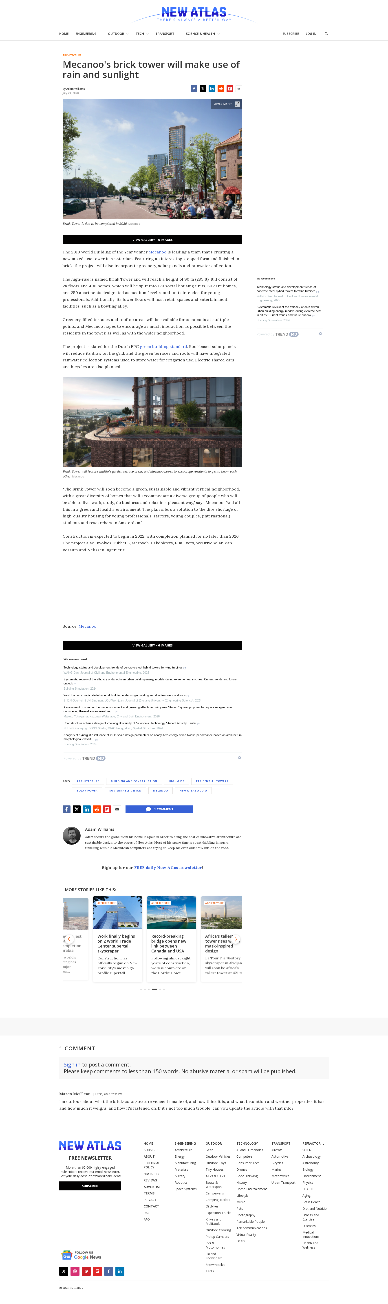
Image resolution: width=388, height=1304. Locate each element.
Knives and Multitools (213, 1221)
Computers (244, 1156)
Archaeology (311, 1156)
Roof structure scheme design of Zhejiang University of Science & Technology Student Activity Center (130, 723)
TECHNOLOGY (247, 1143)
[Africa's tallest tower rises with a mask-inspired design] (206, 912)
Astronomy (310, 1163)
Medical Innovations (311, 1234)
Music (240, 1202)
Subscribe (90, 1186)
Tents (210, 1271)
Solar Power (87, 790)
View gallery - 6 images (152, 239)
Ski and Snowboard (214, 1256)
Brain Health (311, 1202)
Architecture (72, 55)
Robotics (181, 1182)
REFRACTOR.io (313, 1143)
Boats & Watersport (214, 1184)
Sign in (72, 1064)
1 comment (164, 809)
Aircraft (276, 1150)
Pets (239, 1208)
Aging (306, 1195)
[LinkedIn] (212, 88)
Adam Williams (99, 829)
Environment (311, 1176)
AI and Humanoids (249, 1150)
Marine (276, 1169)
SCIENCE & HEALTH (200, 33)
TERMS (149, 1193)
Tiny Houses (215, 1169)
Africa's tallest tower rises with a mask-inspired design (204, 943)
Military (180, 1176)
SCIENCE (308, 1150)
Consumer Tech (248, 1163)
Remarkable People (250, 1221)
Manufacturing (185, 1163)
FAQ (147, 1219)
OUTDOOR (116, 33)
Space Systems (186, 1189)
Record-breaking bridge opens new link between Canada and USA (149, 943)
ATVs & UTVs (215, 1176)
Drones (241, 1169)
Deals (240, 1241)
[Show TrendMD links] (239, 757)
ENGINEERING (86, 33)
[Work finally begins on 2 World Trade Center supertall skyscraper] (98, 912)
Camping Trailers (218, 1200)
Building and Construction (134, 781)
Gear (209, 1150)
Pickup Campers (217, 1236)
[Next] (235, 939)
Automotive (280, 1156)
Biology (307, 1169)
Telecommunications (251, 1228)
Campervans (215, 1193)
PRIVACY (150, 1200)
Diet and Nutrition (315, 1208)
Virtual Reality (246, 1234)
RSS (146, 1213)
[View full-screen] (237, 104)
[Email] (239, 88)
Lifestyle (242, 1195)
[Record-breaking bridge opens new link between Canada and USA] (152, 912)
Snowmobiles (215, 1264)
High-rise (176, 781)
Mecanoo (157, 252)
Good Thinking (247, 1176)
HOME (64, 33)
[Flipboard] (230, 88)
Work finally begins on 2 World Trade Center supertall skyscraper (97, 943)
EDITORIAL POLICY (152, 1165)
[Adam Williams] (72, 836)
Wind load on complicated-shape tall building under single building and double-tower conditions (125, 695)
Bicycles (277, 1163)
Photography (245, 1215)
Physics (307, 1182)
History (241, 1182)
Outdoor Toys (216, 1163)
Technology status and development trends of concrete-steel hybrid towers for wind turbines (123, 667)
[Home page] (194, 13)
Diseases (309, 1226)
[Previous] (69, 939)
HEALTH (308, 1189)
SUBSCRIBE (290, 33)
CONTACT (151, 1206)
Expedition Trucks (218, 1213)
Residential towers (212, 781)
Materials (181, 1169)
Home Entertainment (251, 1189)
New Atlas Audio (193, 790)
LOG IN (311, 33)
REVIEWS (150, 1180)
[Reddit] (221, 88)
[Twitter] (203, 88)
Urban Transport (283, 1182)
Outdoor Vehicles (218, 1156)
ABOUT (149, 1156)
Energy (180, 1156)
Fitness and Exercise (310, 1217)
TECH (140, 33)
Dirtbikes (212, 1206)
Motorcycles (280, 1176)
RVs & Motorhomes (215, 1245)
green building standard (163, 346)
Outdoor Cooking (218, 1230)
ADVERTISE (152, 1187)
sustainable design (125, 790)
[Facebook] (194, 88)
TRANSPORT (164, 33)
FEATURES (151, 1174)
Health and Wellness (310, 1245)
